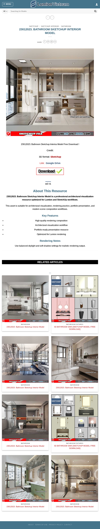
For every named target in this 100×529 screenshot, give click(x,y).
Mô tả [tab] (48, 184)
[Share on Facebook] (44, 41)
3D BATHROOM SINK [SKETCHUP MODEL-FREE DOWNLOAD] (74, 328)
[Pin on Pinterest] (51, 41)
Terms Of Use (41, 525)
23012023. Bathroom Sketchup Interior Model (25, 327)
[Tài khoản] (96, 4)
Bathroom (66, 26)
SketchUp (33, 26)
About (31, 525)
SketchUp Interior (50, 26)
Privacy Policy (56, 525)
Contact (68, 525)
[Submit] (95, 11)
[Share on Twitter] (48, 41)
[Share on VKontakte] (55, 41)
